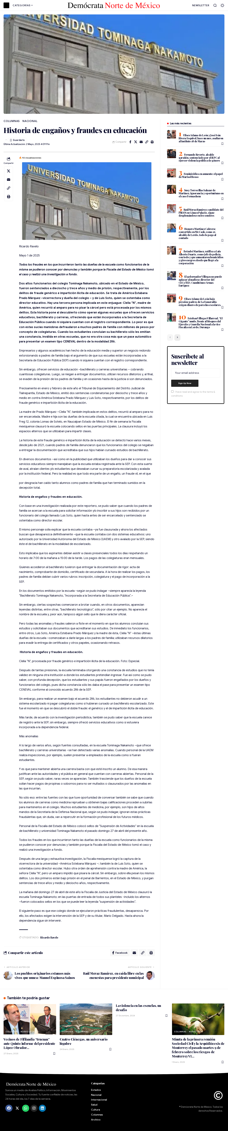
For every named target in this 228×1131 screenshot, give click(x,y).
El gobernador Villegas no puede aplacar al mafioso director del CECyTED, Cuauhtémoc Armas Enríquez (200, 281)
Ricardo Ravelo (49, 937)
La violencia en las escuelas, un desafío (138, 1007)
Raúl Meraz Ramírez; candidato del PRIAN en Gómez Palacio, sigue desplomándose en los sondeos (201, 212)
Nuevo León (28, 1031)
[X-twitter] (17, 1108)
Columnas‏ (12, 121)
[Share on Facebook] (130, 142)
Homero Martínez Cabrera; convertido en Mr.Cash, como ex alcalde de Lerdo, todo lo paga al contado (197, 233)
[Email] (141, 142)
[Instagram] (34, 1108)
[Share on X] (135, 142)
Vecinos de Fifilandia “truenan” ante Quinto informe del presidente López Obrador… (29, 1043)
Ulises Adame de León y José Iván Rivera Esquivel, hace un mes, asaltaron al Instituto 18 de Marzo (201, 138)
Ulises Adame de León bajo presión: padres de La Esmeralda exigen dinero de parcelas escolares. (200, 302)
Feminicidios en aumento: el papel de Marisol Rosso (201, 175)
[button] (215, 5)
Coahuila (67, 1031)
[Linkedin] (42, 1108)
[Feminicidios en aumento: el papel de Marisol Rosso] (171, 172)
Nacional (29, 121)
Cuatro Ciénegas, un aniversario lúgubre (84, 1041)
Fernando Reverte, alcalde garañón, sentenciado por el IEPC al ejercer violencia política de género (199, 157)
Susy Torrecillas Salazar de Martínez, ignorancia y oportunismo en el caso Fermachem (201, 193)
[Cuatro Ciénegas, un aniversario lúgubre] (86, 1019)
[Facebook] (8, 1108)
